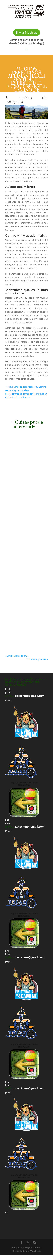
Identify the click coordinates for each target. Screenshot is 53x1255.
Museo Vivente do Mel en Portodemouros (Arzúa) (22, 550)
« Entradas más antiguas (17, 655)
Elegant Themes (33, 1247)
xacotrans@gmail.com (29, 695)
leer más (12, 500)
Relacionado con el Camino (21, 478)
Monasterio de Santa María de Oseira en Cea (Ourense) (25, 474)
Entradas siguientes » (37, 659)
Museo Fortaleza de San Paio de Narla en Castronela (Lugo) (26, 617)
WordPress (35, 1251)
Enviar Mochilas (26, 32)
